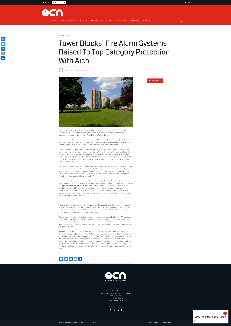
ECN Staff (72, 70)
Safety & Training (89, 21)
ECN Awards (121, 21)
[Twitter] (2, 43)
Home (62, 36)
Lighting (53, 21)
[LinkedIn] (2, 48)
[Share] (2, 58)
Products (106, 21)
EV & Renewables (69, 21)
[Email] (2, 53)
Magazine (135, 21)
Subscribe (45, 2)
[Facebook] (2, 39)
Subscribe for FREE (155, 81)
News (69, 36)
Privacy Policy (152, 322)
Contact (148, 21)
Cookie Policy (166, 322)
